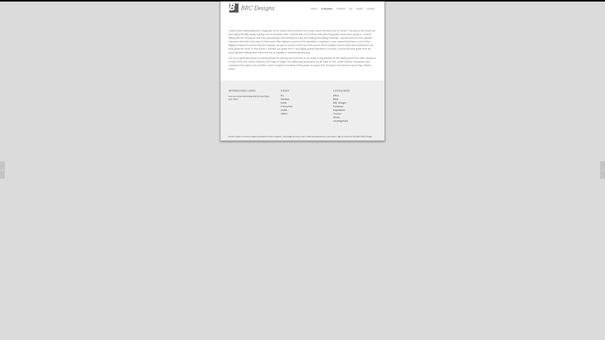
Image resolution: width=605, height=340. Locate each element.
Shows (336, 117)
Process (337, 113)
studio (284, 109)
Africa (336, 95)
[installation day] (2, 170)
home (284, 102)
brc (282, 95)
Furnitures (338, 106)
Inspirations (339, 109)
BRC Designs (339, 102)
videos (284, 113)
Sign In (340, 136)
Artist (335, 99)
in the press (287, 106)
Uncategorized (340, 120)
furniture (285, 99)
